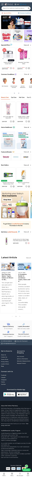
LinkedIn (3, 377)
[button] (23, 4)
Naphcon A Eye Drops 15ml (23, 183)
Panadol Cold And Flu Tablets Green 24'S (8, 183)
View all (26, 45)
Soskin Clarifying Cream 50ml (8, 63)
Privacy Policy (5, 361)
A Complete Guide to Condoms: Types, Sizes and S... (24, 278)
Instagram (3, 379)
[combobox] (16, 8)
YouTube (3, 384)
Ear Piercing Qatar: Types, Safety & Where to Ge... (7, 277)
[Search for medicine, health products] (29, 8)
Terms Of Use (4, 359)
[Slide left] (12, 316)
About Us (3, 355)
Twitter (3, 382)
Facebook (3, 375)
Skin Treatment (5, 86)
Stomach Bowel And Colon (14, 87)
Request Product (21, 363)
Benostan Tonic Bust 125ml (23, 63)
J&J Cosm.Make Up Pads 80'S (8, 117)
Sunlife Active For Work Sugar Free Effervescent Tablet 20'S (21, 240)
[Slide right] (20, 316)
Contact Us (4, 357)
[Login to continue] (11, 68)
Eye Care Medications (22, 87)
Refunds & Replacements (23, 361)
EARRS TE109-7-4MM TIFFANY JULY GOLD (23, 117)
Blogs (2, 366)
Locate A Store (5, 364)
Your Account (20, 356)
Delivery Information (22, 358)
